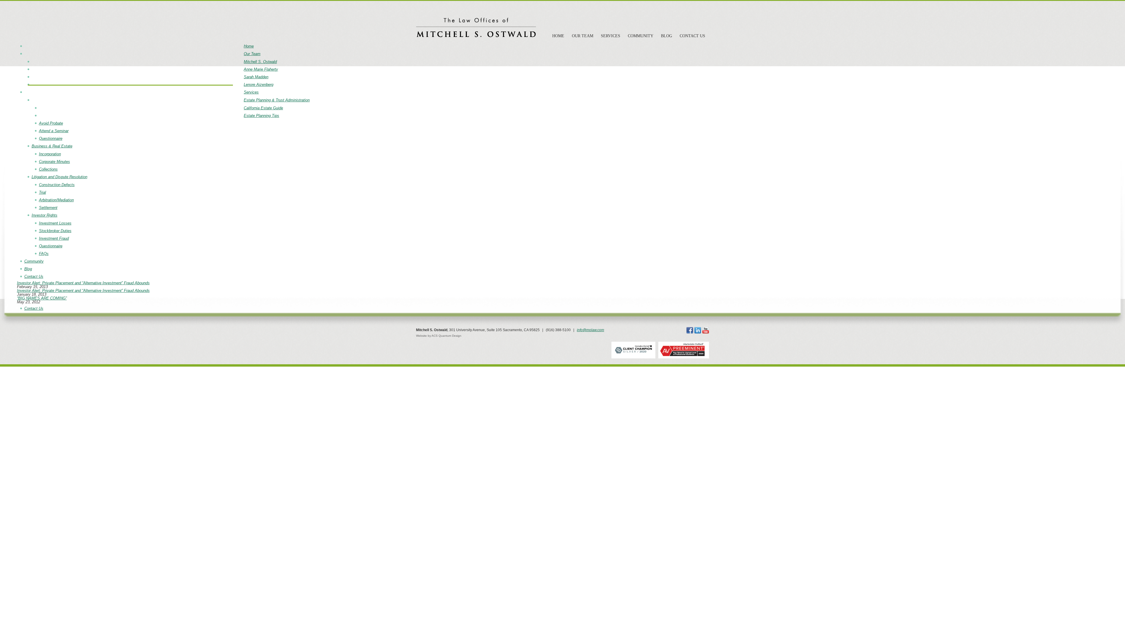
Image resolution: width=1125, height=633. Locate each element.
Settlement (48, 207)
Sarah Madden (256, 77)
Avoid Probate (51, 123)
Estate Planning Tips (261, 115)
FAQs (44, 253)
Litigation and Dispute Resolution (59, 177)
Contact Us (692, 36)
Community (640, 36)
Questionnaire (50, 138)
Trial (42, 192)
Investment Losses (55, 223)
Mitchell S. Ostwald (260, 61)
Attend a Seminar (54, 131)
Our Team (582, 36)
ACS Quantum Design (446, 335)
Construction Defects (57, 185)
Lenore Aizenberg (258, 84)
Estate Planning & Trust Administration (277, 100)
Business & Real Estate (52, 146)
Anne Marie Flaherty (261, 69)
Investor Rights (44, 215)
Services (610, 36)
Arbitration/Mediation (56, 200)
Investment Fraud (54, 238)
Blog (666, 36)
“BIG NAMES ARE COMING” (42, 298)
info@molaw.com (590, 330)
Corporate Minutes (54, 161)
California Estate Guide (263, 108)
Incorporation (50, 154)
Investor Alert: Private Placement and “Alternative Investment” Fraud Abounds (83, 283)
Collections (48, 169)
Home (558, 36)
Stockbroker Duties (55, 231)
